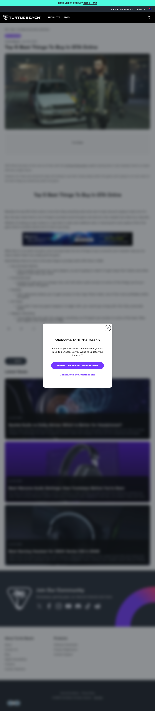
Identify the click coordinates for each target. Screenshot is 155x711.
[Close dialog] (108, 328)
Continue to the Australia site (77, 374)
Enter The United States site (77, 365)
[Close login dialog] (105, 426)
